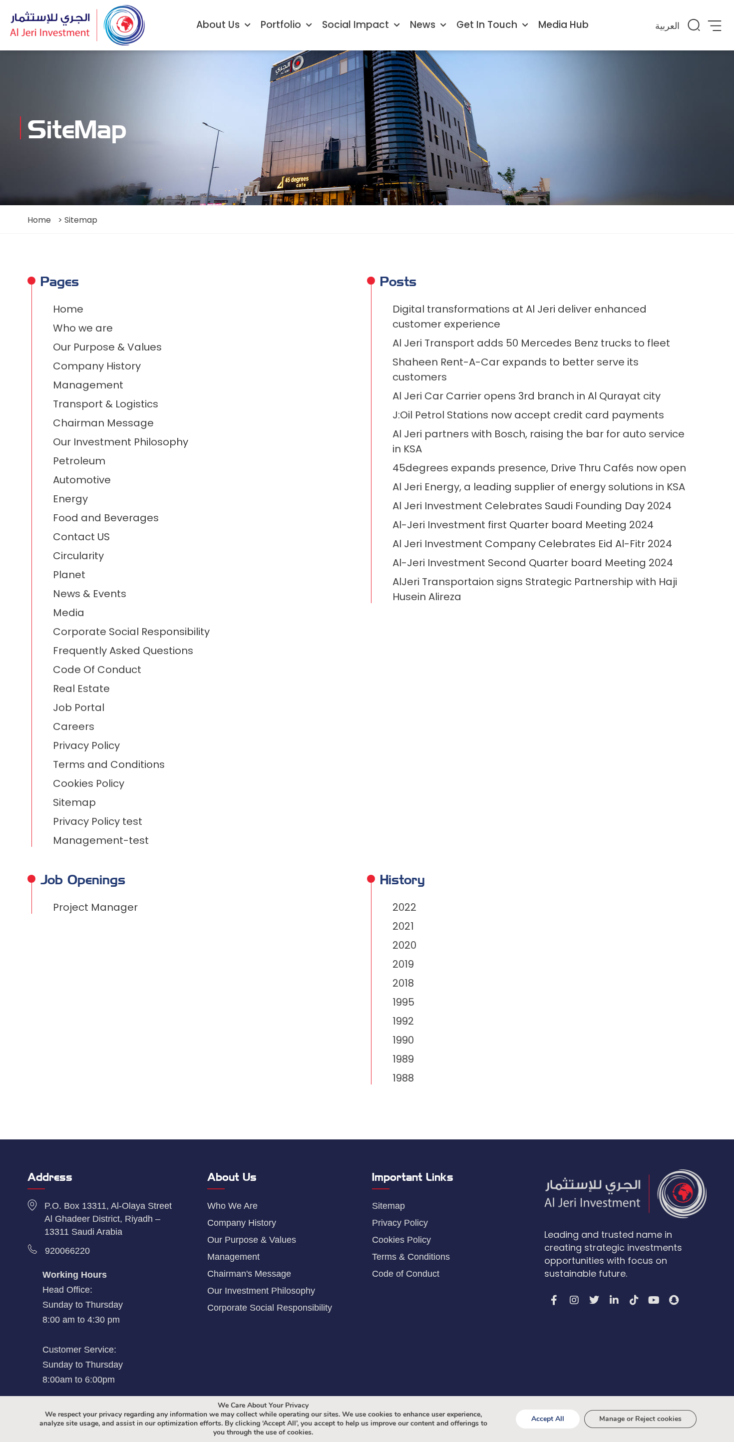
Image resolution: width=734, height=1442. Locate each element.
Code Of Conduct (97, 670)
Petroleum (79, 461)
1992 (403, 1021)
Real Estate (81, 689)
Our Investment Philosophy (120, 442)
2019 (403, 964)
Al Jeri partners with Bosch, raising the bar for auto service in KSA (538, 441)
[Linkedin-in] (614, 1300)
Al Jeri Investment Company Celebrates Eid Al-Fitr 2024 (532, 544)
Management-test (101, 840)
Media (68, 613)
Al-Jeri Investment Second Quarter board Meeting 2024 (532, 563)
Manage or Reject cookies (640, 1419)
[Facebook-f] (554, 1300)
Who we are (83, 328)
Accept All (547, 1419)
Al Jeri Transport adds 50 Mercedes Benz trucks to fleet (531, 343)
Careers (73, 726)
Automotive (82, 480)
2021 (403, 926)
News (422, 24)
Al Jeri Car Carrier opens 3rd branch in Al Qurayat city (526, 396)
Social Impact (355, 24)
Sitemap (74, 802)
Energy (70, 499)
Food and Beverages (106, 518)
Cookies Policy (88, 783)
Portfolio (281, 24)
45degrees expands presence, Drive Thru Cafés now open (539, 468)
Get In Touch (486, 24)
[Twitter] (594, 1300)
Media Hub (563, 24)
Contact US (81, 537)
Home (39, 220)
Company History (97, 366)
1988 (403, 1078)
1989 (403, 1059)
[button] (694, 25)
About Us (218, 24)
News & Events (89, 594)
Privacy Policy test (97, 821)
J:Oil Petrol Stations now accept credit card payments (528, 415)
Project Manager (95, 907)
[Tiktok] (634, 1300)
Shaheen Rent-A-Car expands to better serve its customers (515, 369)
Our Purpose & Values (107, 347)
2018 (403, 983)
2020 (404, 945)
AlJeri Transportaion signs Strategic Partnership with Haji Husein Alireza (534, 589)
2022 (404, 907)
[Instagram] (574, 1300)
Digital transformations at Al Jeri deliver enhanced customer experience (519, 316)
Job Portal (78, 708)
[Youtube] (654, 1300)
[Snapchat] (674, 1300)
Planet (69, 575)
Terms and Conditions (109, 764)
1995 (403, 1002)
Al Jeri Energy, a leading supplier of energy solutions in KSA (538, 487)
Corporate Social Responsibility (131, 632)
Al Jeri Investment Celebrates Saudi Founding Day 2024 (532, 506)
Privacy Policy (86, 745)
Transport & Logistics (105, 404)
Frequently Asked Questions (123, 651)
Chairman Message (103, 423)
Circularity (78, 556)
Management (88, 385)
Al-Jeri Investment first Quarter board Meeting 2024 (523, 525)
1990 (403, 1040)
